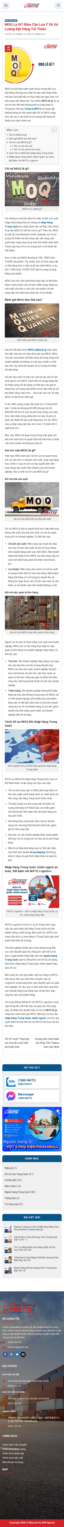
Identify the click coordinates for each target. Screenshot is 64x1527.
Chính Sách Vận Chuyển (14, 1444)
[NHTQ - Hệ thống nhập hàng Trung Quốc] (32, 5)
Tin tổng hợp (11, 20)
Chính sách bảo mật (12, 1457)
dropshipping (37, 852)
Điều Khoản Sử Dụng (12, 1462)
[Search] (58, 5)
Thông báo (10, 1198)
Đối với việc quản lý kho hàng (27, 149)
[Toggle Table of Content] (52, 130)
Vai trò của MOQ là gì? (20, 142)
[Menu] (5, 5)
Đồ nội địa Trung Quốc (16, 1174)
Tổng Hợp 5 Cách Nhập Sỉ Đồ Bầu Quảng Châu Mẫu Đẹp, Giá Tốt (36, 1258)
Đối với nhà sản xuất (23, 146)
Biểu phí (9, 1168)
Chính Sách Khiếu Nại (13, 1453)
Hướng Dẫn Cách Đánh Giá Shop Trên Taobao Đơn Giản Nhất (47, 1042)
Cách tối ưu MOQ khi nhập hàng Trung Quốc (31, 153)
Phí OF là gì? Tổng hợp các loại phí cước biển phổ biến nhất (17, 1042)
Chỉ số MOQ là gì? (18, 134)
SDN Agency (48, 1522)
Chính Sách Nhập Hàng (14, 1449)
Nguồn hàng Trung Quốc (17, 1192)
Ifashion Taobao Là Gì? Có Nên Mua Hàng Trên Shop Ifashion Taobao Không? (36, 1228)
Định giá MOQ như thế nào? (23, 138)
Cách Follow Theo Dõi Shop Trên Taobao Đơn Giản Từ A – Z (36, 1238)
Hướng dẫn (11, 1180)
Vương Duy (40, 34)
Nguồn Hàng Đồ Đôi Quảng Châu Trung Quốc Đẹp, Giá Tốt (35, 1269)
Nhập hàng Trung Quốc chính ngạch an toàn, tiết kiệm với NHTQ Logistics (31, 158)
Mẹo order (10, 1186)
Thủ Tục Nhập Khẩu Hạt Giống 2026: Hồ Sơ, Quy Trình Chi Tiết (35, 1248)
